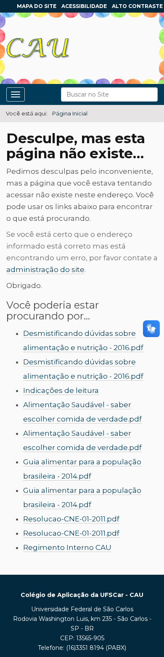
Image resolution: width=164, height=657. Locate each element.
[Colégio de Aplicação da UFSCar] (38, 48)
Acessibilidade (84, 6)
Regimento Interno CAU (67, 547)
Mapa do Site (36, 6)
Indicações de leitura (61, 390)
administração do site (45, 269)
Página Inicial (69, 113)
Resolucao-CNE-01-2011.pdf (71, 519)
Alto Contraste (137, 6)
